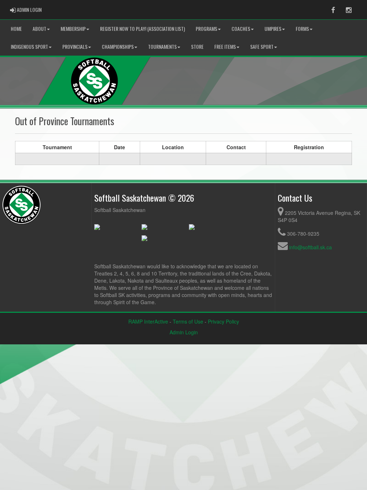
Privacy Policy (223, 321)
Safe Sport (261, 46)
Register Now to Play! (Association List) (142, 28)
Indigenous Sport (29, 46)
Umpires (272, 28)
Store (197, 46)
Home (16, 28)
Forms (302, 28)
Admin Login (184, 332)
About (39, 28)
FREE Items (225, 46)
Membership (73, 28)
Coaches (241, 28)
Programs (206, 28)
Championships (118, 46)
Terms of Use (188, 321)
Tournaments (162, 46)
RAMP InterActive (148, 321)
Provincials (74, 46)
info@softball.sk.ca (310, 247)
